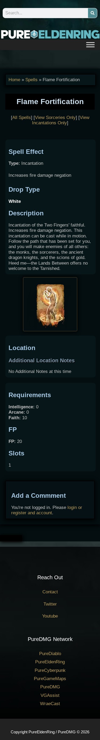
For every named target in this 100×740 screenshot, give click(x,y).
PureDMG (50, 686)
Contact (50, 591)
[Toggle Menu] (90, 44)
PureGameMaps (50, 678)
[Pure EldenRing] (50, 33)
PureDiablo (50, 653)
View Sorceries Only (55, 117)
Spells (31, 79)
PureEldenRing (50, 661)
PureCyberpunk (50, 670)
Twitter (50, 604)
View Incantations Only (60, 120)
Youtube (50, 616)
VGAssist (50, 695)
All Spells (21, 117)
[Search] (92, 13)
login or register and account (46, 510)
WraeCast (50, 703)
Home (14, 79)
